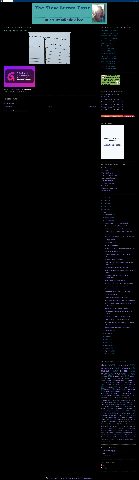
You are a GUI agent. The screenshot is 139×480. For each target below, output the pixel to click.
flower (112, 411)
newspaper (118, 433)
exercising (120, 380)
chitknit (104, 468)
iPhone (104, 365)
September (109, 331)
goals (126, 439)
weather (125, 368)
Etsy (102, 435)
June (107, 339)
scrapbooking (129, 433)
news (124, 437)
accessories (124, 400)
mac (120, 415)
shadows (104, 393)
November (108, 218)
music (130, 417)
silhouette (122, 387)
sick (134, 415)
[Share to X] (27, 89)
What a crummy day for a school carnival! (120, 300)
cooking (116, 406)
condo (104, 373)
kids (129, 391)
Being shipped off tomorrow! (114, 259)
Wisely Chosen (106, 191)
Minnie (123, 370)
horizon (111, 404)
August (107, 334)
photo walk (119, 413)
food (117, 373)
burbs (134, 400)
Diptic (103, 419)
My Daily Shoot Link (108, 183)
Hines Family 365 (107, 181)
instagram (107, 368)
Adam (103, 424)
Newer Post (7, 107)
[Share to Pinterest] (30, 89)
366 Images (105, 170)
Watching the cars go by (113, 251)
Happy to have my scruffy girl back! (117, 327)
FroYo (114, 435)
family (133, 376)
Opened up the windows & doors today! (118, 316)
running (103, 439)
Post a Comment (9, 103)
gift (118, 395)
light (109, 378)
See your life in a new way (110, 94)
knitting (123, 426)
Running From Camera (109, 188)
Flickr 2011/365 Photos (109, 178)
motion (130, 422)
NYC (126, 435)
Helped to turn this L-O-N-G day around (119, 283)
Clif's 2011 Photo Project (110, 175)
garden (121, 422)
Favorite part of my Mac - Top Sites (117, 292)
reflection (127, 393)
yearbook (110, 433)
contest (112, 422)
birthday (127, 398)
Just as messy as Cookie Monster (116, 267)
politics (124, 428)
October (108, 220)
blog (111, 419)
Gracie (110, 428)
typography (112, 439)
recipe (111, 437)
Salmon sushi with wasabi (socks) (116, 223)
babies (107, 406)
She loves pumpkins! (111, 245)
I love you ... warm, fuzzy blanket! (116, 286)
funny (120, 385)
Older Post (92, 107)
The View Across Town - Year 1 (111, 99)
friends (105, 370)
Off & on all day (110, 243)
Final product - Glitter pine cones (117, 319)
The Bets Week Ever (109, 450)
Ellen (133, 378)
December (108, 215)
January (108, 354)
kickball (110, 430)
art (102, 413)
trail (102, 433)
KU (115, 417)
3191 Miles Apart (107, 168)
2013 (105, 201)
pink (107, 391)
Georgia (104, 415)
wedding (103, 422)
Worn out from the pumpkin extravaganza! (120, 248)
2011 (105, 206)
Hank (120, 435)
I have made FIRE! (111, 295)
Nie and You (105, 186)
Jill (104, 441)
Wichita (103, 426)
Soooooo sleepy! (110, 240)
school (104, 376)
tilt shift (108, 417)
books (113, 415)
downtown (122, 411)
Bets (14, 89)
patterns (113, 426)
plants (108, 389)
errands (118, 391)
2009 (105, 212)
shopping (109, 387)
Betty (117, 428)
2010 (105, 209)
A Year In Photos (107, 173)
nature (24, 92)
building (128, 395)
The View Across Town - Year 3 (112, 104)
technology (108, 402)
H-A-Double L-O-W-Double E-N (116, 226)
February (108, 351)
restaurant (131, 389)
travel (115, 393)
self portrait (106, 395)
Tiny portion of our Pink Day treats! (117, 229)
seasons (132, 385)
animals (13, 92)
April (107, 345)
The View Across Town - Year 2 (112, 102)
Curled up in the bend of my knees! (116, 297)
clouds (108, 380)
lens (131, 426)
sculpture (133, 439)
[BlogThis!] (26, 89)
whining (119, 382)
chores (129, 409)
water (120, 404)
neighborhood (118, 376)
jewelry (120, 419)
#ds (129, 374)
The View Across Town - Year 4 (112, 107)
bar (131, 411)
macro (126, 406)
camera (122, 417)
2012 (105, 203)
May (107, 342)
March (107, 348)
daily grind (123, 365)
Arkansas (112, 424)
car (18, 92)
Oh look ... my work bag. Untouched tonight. (119, 237)
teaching (132, 382)
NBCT (127, 415)
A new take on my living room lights (117, 308)
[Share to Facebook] (29, 89)
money (114, 400)
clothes (119, 402)
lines (102, 404)
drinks (118, 389)
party (130, 419)
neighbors (119, 430)
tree (107, 382)
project (104, 400)
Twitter (103, 437)
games (129, 402)
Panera (117, 437)
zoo (107, 441)
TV (135, 404)
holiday (132, 380)
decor (108, 385)
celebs (120, 439)
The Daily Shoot (106, 97)
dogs (111, 409)
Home (50, 107)
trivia (108, 435)
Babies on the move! (111, 289)
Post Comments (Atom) (20, 111)
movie (103, 428)
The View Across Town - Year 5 (112, 109)
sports (120, 409)
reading (130, 437)
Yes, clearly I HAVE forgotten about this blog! (116, 453)
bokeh (109, 413)
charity (129, 413)
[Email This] (25, 89)
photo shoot (129, 430)
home (116, 398)
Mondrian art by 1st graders (115, 280)
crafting (104, 398)
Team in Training (126, 424)
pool (128, 404)
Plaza (131, 435)
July (106, 336)
